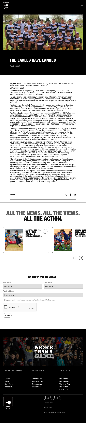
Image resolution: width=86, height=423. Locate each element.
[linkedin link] (45, 398)
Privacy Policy (48, 407)
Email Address (8, 291)
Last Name (48, 282)
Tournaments (37, 384)
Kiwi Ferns (9, 384)
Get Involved (37, 379)
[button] (81, 258)
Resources (36, 387)
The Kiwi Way (64, 384)
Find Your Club (37, 381)
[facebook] (70, 195)
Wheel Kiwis (9, 387)
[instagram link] (54, 398)
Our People (63, 379)
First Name (7, 282)
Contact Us (63, 389)
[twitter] (66, 195)
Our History (63, 387)
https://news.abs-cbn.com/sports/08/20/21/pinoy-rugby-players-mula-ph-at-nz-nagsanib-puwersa (41, 84)
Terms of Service (49, 403)
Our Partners (64, 381)
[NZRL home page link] (6, 5)
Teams (7, 379)
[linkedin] (75, 194)
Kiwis (7, 381)
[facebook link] (50, 398)
